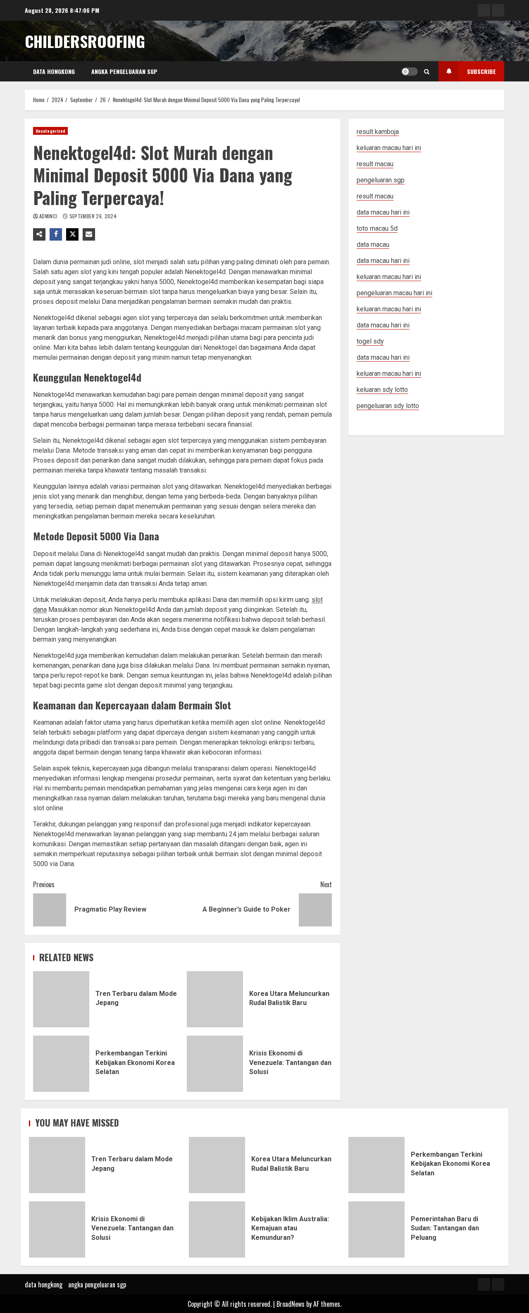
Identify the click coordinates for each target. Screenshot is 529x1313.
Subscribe (481, 71)
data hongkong (54, 71)
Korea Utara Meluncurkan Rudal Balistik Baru (215, 999)
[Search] (426, 71)
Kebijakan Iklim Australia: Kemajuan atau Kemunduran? (217, 1229)
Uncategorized (50, 131)
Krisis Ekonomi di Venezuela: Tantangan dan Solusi (215, 1064)
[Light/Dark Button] (409, 71)
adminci (49, 216)
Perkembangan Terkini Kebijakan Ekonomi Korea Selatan (61, 1064)
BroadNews (290, 1304)
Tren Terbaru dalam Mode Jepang (61, 999)
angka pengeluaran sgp (124, 71)
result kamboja (378, 132)
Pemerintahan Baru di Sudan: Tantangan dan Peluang (376, 1229)
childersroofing (85, 41)
